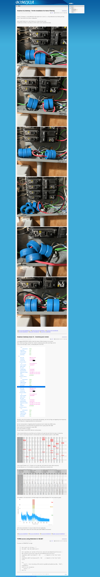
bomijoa (35, 576)
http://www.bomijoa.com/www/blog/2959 (24, 12)
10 (46, 574)
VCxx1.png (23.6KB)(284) (23, 533)
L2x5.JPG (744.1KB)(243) (34, 331)
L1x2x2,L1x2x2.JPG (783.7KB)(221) (38, 330)
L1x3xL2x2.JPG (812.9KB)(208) (52, 330)
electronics (73, 10)
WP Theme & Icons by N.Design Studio (23, 576)
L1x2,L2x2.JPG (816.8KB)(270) (24, 330)
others (72, 12)
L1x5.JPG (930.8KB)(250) (23, 331)
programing (73, 9)
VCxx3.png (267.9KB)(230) (46, 533)
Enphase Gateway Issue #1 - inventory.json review (33, 337)
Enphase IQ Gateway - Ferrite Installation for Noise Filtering (36, 10)
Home (19, 5)
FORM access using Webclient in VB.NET (30, 539)
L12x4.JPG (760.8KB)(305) (46, 331)
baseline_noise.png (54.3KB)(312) (59, 533)
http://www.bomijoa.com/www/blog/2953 (24, 339)
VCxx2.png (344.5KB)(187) (34, 533)
